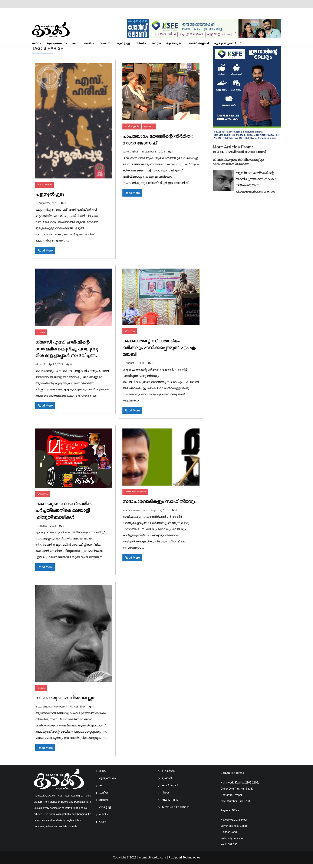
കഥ (75, 43)
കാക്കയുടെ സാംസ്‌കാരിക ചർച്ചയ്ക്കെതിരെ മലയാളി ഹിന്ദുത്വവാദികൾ (63, 510)
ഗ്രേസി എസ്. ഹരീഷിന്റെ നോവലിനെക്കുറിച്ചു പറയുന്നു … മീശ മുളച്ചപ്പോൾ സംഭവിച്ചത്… (69, 348)
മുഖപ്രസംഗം (56, 43)
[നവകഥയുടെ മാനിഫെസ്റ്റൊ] (73, 633)
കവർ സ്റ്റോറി (199, 43)
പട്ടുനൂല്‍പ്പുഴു (49, 194)
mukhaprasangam (135, 491)
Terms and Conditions (176, 807)
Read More (45, 250)
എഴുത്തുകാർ (225, 43)
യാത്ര (156, 43)
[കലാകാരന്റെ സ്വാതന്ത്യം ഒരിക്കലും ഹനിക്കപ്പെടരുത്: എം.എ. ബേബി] (160, 297)
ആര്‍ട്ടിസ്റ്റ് (123, 43)
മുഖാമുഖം (174, 43)
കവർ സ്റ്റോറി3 (132, 126)
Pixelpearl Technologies (184, 857)
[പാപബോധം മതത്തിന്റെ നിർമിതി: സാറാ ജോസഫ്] (160, 92)
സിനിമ (140, 43)
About (165, 793)
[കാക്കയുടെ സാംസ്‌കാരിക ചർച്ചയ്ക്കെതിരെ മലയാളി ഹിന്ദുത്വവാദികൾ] (73, 458)
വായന (104, 43)
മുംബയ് (167, 778)
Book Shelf (44, 184)
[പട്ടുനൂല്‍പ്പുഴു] (73, 121)
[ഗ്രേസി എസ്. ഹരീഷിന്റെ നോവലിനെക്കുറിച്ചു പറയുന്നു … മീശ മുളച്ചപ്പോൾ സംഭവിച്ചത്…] (73, 297)
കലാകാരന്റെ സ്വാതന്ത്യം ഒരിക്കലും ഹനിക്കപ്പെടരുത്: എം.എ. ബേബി (159, 347)
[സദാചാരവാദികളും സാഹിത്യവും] (160, 457)
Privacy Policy (170, 800)
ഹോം (36, 43)
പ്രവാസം (130, 331)
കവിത (89, 43)
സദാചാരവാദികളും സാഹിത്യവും (158, 501)
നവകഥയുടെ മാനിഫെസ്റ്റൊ (64, 697)
